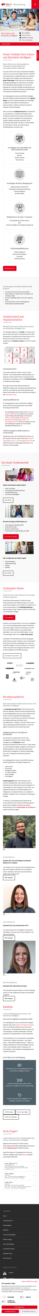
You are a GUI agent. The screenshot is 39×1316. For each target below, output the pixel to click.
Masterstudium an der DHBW (25, 807)
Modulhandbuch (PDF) (9, 268)
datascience (25, 1154)
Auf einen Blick (6, 44)
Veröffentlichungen (9, 1112)
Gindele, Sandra (18, 1185)
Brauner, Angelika (15, 1176)
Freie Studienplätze (27, 40)
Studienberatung (11, 1148)
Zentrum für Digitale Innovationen (25, 1025)
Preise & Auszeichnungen (22, 1112)
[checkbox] (4, 1297)
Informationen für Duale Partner (12, 655)
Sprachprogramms (24, 418)
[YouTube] (8, 1274)
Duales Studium (26, 35)
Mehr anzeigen (9, 877)
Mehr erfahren (8, 500)
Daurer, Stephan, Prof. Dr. (16, 1166)
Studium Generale (10, 418)
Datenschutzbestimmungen (29, 1281)
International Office (11, 394)
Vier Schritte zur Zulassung (11, 536)
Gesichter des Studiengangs (11, 1117)
